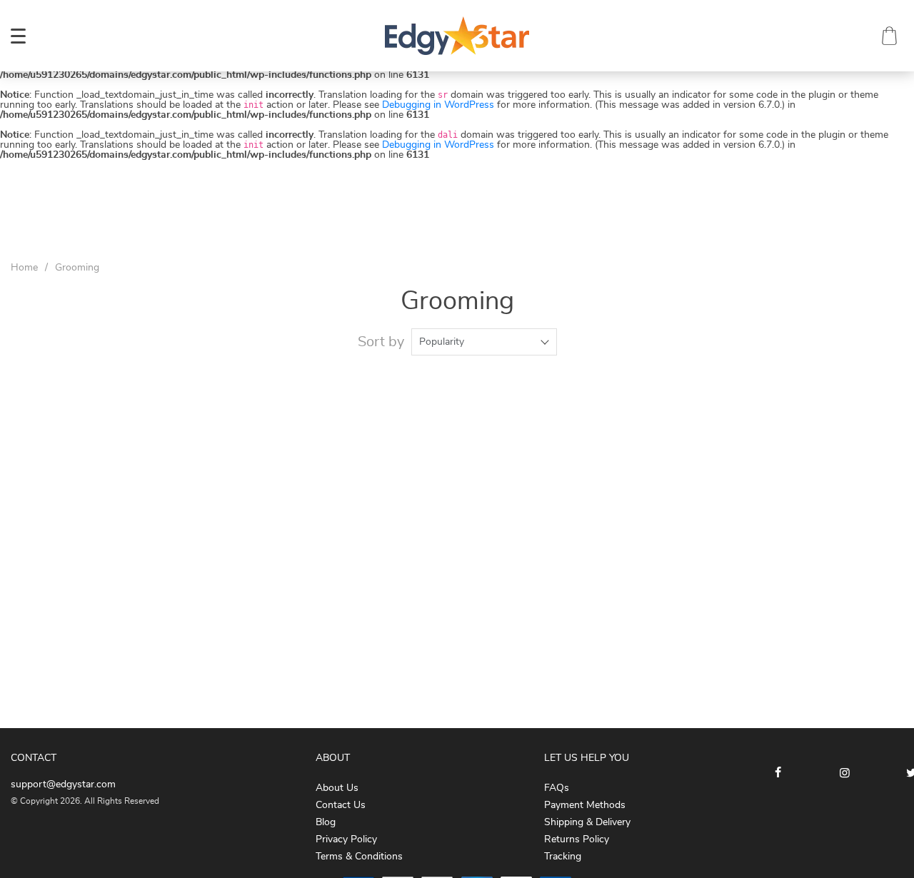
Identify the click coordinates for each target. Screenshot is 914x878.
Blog (326, 822)
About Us (337, 788)
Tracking (562, 857)
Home (24, 268)
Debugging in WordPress (438, 105)
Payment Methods (585, 805)
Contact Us (341, 805)
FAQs (556, 788)
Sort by (381, 342)
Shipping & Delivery (587, 822)
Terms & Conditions (359, 857)
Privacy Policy (346, 839)
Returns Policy (576, 839)
